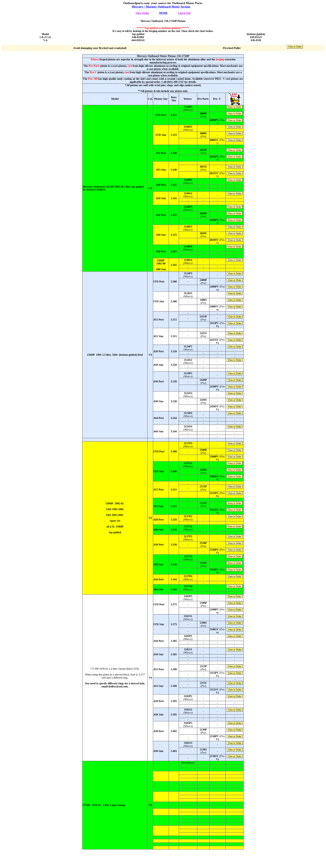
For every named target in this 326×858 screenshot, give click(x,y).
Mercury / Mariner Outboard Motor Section (161, 6)
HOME (163, 13)
